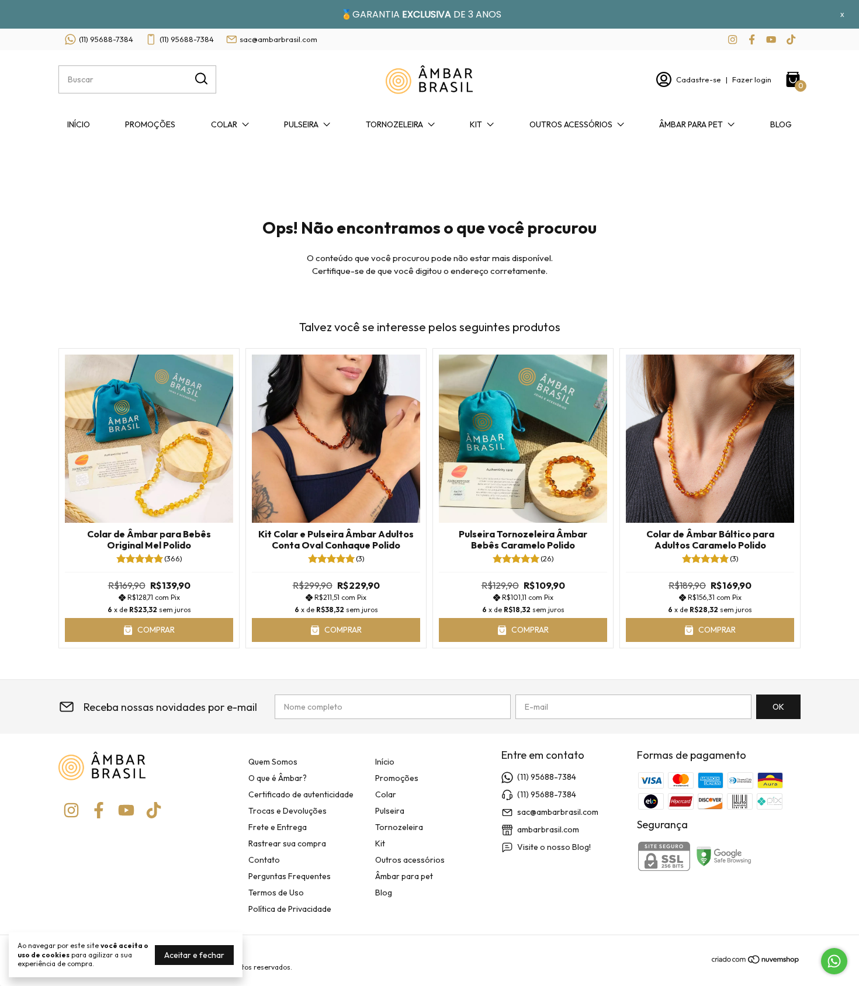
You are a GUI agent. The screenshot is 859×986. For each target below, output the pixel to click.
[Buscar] (200, 79)
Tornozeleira (394, 124)
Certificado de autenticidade (301, 794)
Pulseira (301, 124)
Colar (224, 124)
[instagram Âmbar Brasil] (732, 39)
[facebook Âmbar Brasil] (751, 39)
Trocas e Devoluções (287, 811)
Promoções (150, 124)
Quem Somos (272, 761)
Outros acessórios (570, 124)
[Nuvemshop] (756, 961)
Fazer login (751, 79)
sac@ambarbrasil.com (278, 39)
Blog (781, 124)
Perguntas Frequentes (289, 876)
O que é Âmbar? (277, 778)
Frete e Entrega (277, 827)
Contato (264, 860)
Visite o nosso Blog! (554, 847)
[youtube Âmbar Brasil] (771, 39)
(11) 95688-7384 (106, 39)
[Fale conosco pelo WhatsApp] (834, 961)
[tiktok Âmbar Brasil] (791, 39)
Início (78, 124)
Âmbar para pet (691, 124)
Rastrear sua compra (287, 843)
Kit (476, 124)
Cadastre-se (698, 79)
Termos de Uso (276, 892)
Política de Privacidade (289, 909)
